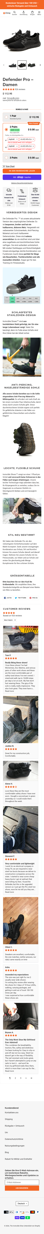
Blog (7, 1152)
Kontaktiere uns (11, 1112)
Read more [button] (9, 691)
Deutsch (21, 1203)
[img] (20, 658)
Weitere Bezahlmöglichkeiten (22, 183)
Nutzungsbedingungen (14, 1146)
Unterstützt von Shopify (32, 1226)
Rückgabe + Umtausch (14, 1126)
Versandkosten (13, 98)
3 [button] (20, 1078)
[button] (9, 89)
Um (6, 1132)
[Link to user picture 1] (20, 639)
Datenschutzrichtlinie (14, 1139)
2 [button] (15, 1078)
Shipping (9, 1119)
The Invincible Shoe (16, 1226)
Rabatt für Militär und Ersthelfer (18, 1159)
